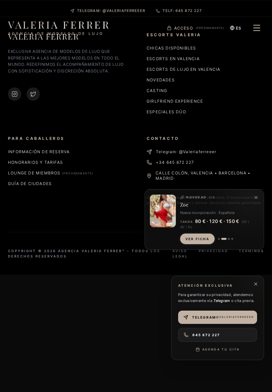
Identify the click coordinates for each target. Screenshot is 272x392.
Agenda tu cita (221, 349)
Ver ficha (197, 239)
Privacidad (213, 251)
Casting (157, 90)
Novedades (161, 79)
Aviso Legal (180, 253)
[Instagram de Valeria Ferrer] (14, 94)
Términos (251, 251)
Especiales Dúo (166, 111)
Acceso (199, 28)
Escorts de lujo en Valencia (183, 69)
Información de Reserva (39, 151)
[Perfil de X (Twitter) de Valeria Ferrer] (33, 94)
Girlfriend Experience (175, 101)
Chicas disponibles (171, 48)
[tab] (219, 239)
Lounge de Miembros (51, 172)
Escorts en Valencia (173, 58)
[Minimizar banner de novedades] (255, 197)
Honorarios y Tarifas (35, 162)
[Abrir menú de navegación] (256, 28)
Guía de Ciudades (30, 183)
